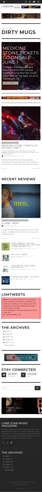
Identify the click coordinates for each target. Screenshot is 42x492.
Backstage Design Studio (21, 484)
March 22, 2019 (31, 269)
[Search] (4, 2)
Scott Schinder (17, 256)
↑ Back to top (21, 488)
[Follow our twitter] (4, 375)
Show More (9, 345)
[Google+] (30, 2)
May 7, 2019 (26, 256)
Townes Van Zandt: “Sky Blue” (25, 277)
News (16, 142)
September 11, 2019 (30, 248)
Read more (5, 168)
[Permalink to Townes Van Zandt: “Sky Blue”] (6, 280)
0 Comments (36, 168)
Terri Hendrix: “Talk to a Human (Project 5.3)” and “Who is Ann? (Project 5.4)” (25, 244)
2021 (7, 331)
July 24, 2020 (20, 226)
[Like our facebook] (23, 375)
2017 (7, 342)
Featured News (7, 142)
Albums (5, 220)
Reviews (25, 220)
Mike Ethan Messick (18, 269)
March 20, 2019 (28, 279)
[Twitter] (34, 2)
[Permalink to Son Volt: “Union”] (6, 258)
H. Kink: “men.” (10, 223)
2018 (7, 340)
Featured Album (15, 220)
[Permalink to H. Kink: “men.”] (21, 203)
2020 (8, 334)
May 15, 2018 (20, 156)
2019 (7, 337)
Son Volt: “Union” (19, 254)
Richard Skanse (10, 156)
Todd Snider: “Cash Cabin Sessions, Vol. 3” (23, 266)
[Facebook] (26, 2)
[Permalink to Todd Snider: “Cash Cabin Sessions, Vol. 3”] (6, 269)
